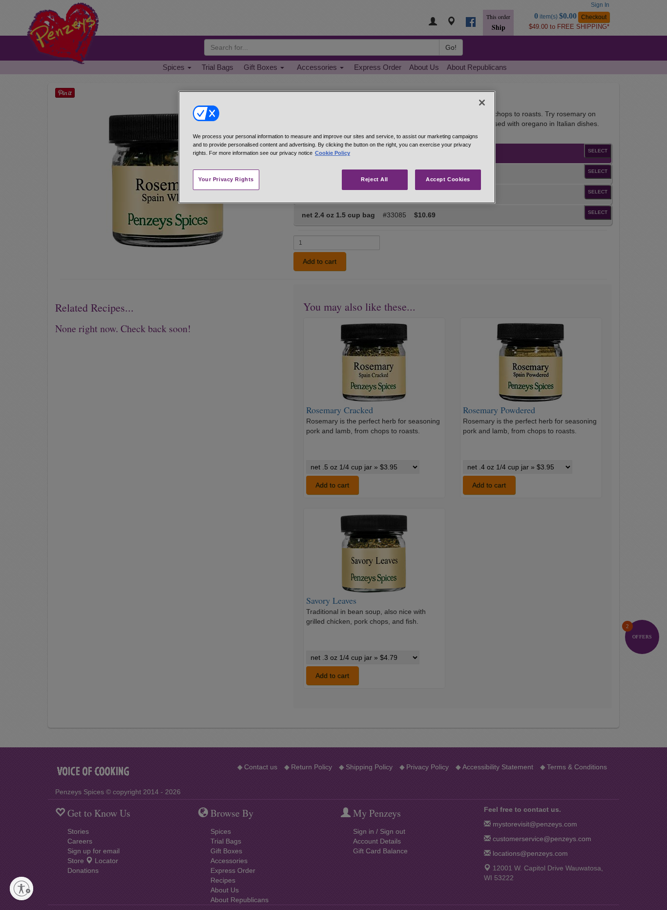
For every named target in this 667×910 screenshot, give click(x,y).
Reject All (374, 179)
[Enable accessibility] (21, 888)
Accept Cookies (448, 179)
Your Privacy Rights (226, 179)
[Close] (482, 102)
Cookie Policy (332, 153)
